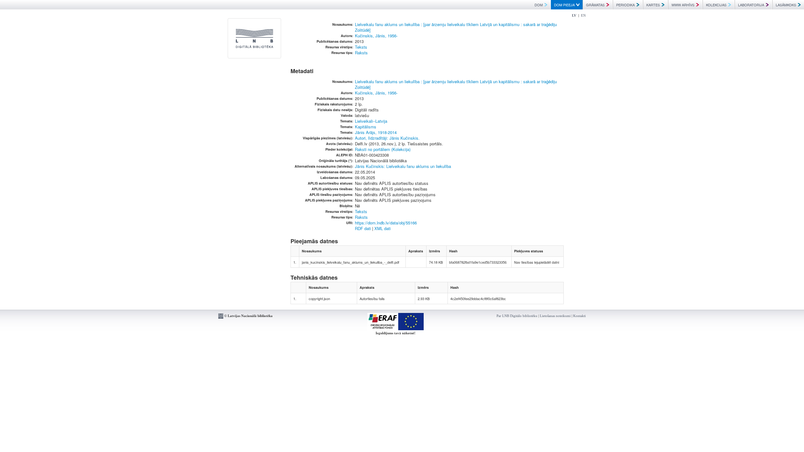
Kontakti (579, 316)
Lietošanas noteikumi (555, 316)
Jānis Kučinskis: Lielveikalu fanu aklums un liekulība (403, 166)
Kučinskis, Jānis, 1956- (376, 36)
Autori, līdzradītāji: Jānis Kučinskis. (387, 138)
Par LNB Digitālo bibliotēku (517, 316)
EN (583, 15)
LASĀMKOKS (786, 4)
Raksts (361, 53)
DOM (539, 4)
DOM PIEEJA (564, 4)
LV (574, 15)
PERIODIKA (625, 4)
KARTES (653, 4)
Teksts (361, 47)
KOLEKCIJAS (716, 4)
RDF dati (363, 228)
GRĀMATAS (595, 4)
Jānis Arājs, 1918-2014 (376, 132)
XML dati (382, 228)
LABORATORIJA (751, 4)
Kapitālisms (365, 127)
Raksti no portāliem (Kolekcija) (382, 149)
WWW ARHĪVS (682, 4)
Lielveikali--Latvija (371, 121)
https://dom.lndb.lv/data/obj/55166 (386, 223)
